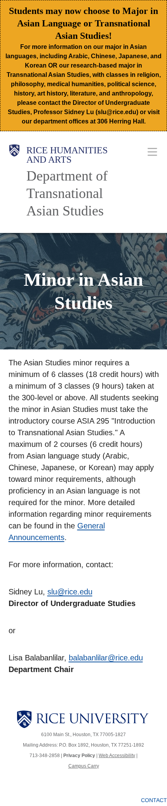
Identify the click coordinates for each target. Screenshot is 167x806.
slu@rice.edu (69, 591)
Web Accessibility (117, 755)
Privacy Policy (79, 755)
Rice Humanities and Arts (67, 155)
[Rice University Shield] (14, 182)
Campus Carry (83, 766)
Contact (154, 800)
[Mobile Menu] (152, 151)
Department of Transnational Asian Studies (67, 193)
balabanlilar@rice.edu (106, 657)
